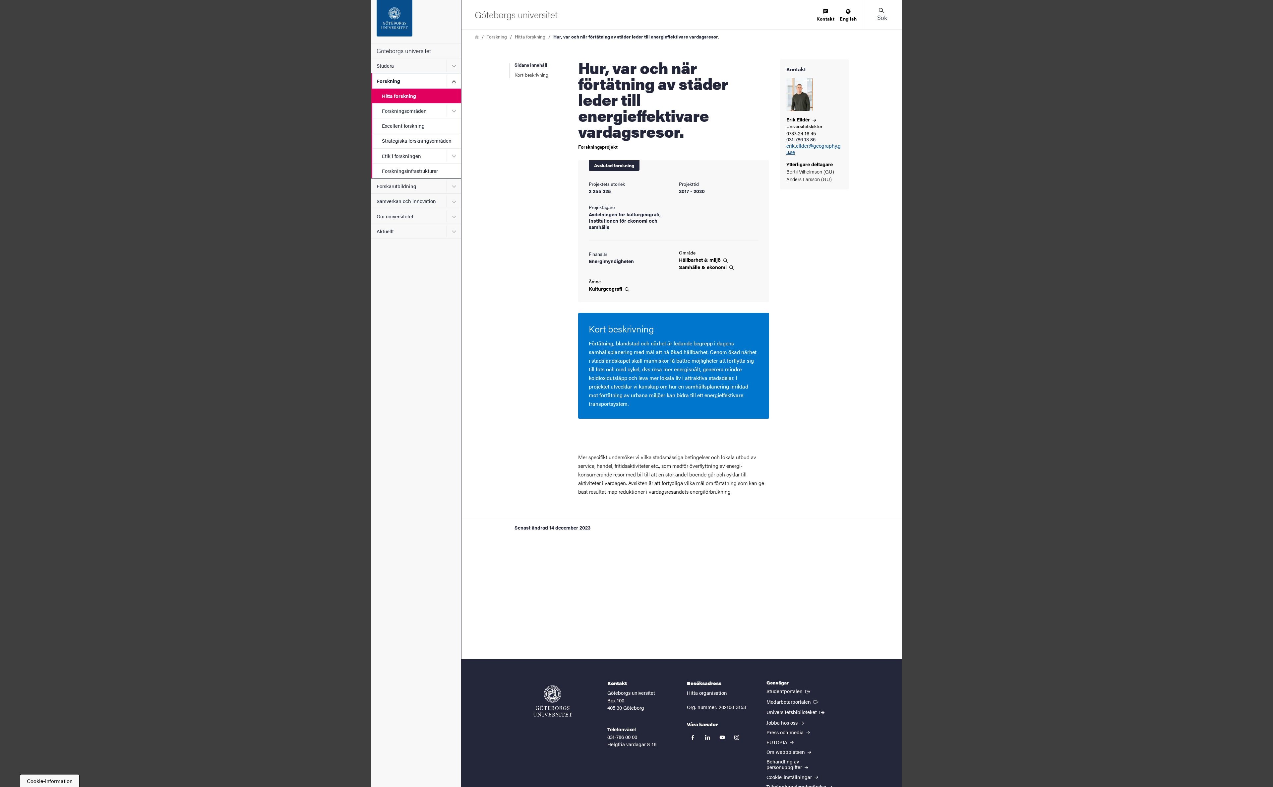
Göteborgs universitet (404, 50)
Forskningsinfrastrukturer (410, 170)
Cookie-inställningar (789, 776)
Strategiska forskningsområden (417, 140)
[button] (882, 14)
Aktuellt (385, 231)
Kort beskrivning (531, 74)
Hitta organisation (707, 692)
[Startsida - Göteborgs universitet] (416, 21)
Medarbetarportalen (793, 701)
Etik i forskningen (401, 155)
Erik (798, 119)
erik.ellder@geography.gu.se (813, 149)
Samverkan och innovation (406, 200)
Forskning (388, 80)
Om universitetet (395, 216)
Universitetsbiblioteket (796, 711)
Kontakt (825, 18)
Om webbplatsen (786, 751)
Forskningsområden (404, 110)
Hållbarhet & (700, 260)
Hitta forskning (399, 95)
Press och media (785, 732)
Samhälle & (703, 267)
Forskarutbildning (396, 185)
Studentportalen (789, 690)
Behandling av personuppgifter (784, 764)
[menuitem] (825, 15)
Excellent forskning (403, 125)
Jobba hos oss (782, 722)
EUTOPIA (777, 742)
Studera (385, 65)
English (848, 18)
